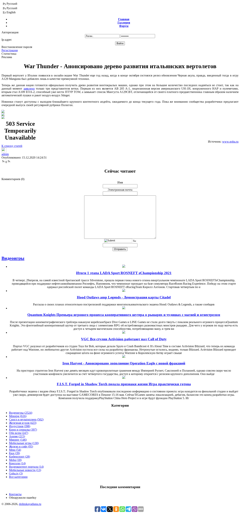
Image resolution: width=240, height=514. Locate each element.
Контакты (15, 494)
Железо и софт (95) (21, 446)
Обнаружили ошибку (22, 497)
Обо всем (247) (18, 433)
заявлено (29, 88)
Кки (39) (14, 453)
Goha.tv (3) (16, 473)
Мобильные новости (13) (25, 470)
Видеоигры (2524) (20, 412)
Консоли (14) (17, 463)
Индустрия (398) (19, 426)
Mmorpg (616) (17, 416)
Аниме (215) (17, 436)
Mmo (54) (15, 449)
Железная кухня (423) (22, 422)
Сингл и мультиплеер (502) (26, 419)
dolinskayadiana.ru (30, 504)
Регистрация (10, 50)
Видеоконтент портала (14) (26, 466)
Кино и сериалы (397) (23, 429)
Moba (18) (15, 460)
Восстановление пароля (17, 47)
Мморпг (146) (18, 439)
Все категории (18, 476)
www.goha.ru (230, 141)
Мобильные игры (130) (24, 443)
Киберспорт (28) (19, 456)
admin (5, 154)
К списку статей (12, 145)
